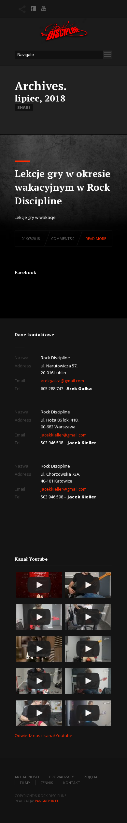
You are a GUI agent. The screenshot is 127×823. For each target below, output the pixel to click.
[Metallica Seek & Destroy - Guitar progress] (39, 681)
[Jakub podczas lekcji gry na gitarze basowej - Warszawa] (88, 649)
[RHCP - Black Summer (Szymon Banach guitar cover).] (39, 649)
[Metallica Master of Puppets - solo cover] (39, 713)
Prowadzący (61, 776)
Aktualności (27, 776)
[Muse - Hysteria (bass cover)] (88, 585)
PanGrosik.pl (47, 801)
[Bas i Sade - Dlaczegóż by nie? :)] (88, 713)
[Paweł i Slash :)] (39, 617)
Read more (96, 238)
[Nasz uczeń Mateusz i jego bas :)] (88, 681)
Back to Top (107, 19)
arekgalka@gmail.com (62, 381)
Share (24, 107)
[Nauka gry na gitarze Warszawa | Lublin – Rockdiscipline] (63, 32)
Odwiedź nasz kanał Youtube (43, 735)
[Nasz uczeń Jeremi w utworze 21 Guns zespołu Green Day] (88, 617)
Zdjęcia (90, 776)
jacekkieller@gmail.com (64, 435)
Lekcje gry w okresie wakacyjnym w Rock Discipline (62, 187)
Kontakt (71, 782)
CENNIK (46, 782)
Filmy (25, 782)
